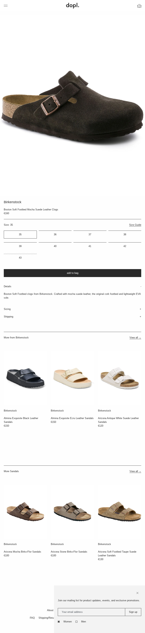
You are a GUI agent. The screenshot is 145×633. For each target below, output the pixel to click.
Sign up (133, 612)
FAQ (32, 617)
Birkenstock (10, 410)
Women (67, 621)
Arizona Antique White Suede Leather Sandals (118, 420)
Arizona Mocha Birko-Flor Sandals (22, 551)
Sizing (7, 309)
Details (7, 286)
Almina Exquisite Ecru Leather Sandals (72, 418)
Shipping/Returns (48, 617)
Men (83, 621)
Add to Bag (72, 273)
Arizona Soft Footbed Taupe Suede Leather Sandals (117, 553)
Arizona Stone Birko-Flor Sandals (69, 551)
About (50, 610)
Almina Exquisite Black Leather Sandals (21, 420)
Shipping (8, 316)
